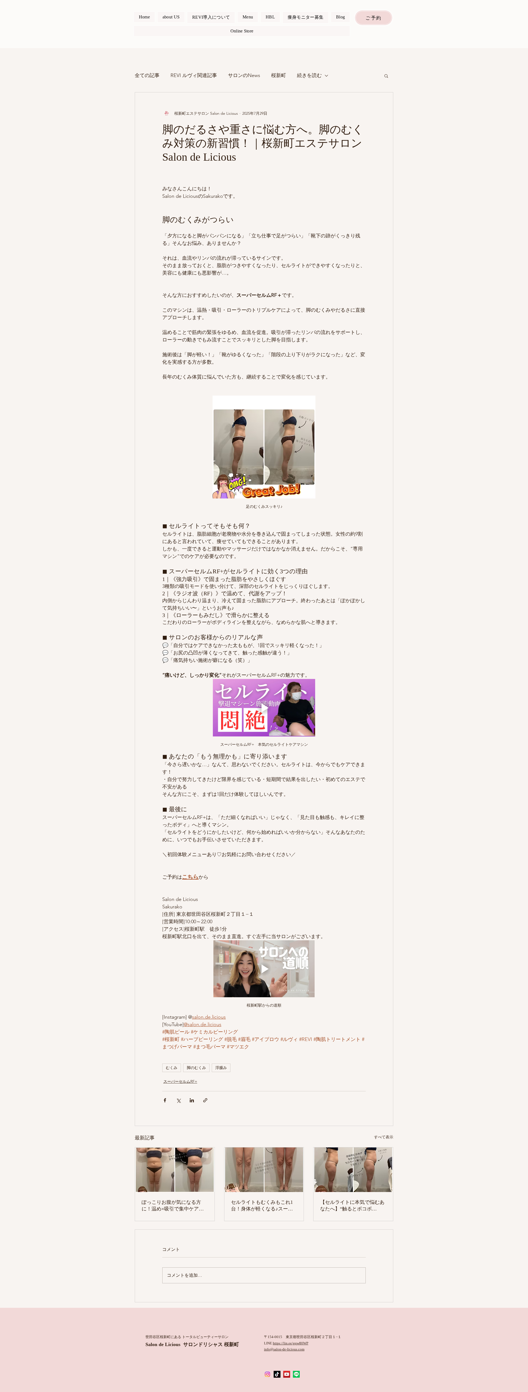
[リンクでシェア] (205, 1100)
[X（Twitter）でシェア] (178, 1100)
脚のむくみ (196, 1067)
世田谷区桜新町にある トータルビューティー (181, 1337)
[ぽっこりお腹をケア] (175, 1169)
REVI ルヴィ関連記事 (193, 75)
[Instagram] (267, 1374)
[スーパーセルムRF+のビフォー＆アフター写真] (353, 1169)
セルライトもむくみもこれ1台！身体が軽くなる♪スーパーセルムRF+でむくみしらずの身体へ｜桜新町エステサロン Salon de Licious (263, 1205)
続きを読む (309, 75)
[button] (386, 75)
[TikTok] (277, 1374)
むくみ (171, 1067)
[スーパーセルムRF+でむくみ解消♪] (264, 1169)
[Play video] (264, 707)
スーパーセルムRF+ (180, 1081)
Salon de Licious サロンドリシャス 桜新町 (192, 1344)
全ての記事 (147, 75)
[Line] (296, 1374)
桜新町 (278, 75)
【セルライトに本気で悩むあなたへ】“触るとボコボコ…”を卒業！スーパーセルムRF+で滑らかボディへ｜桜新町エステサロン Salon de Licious (352, 1205)
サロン (223, 1337)
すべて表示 (383, 1137)
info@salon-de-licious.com (284, 1349)
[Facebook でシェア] (164, 1100)
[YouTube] (286, 1374)
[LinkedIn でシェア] (191, 1100)
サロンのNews (244, 75)
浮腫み (221, 1067)
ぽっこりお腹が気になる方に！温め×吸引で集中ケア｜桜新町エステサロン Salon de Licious (173, 1205)
